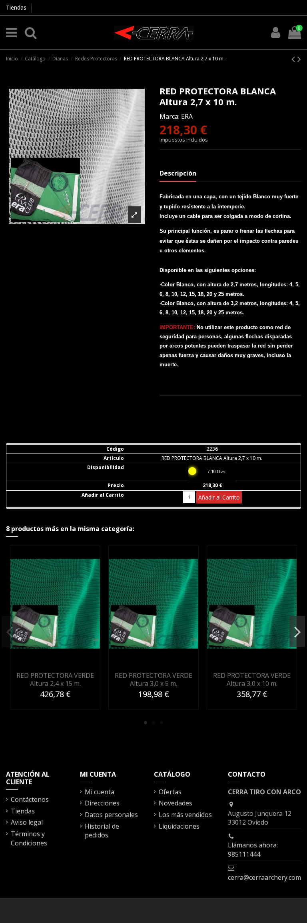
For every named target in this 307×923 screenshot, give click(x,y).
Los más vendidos (185, 814)
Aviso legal (27, 822)
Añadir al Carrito (219, 497)
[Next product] (299, 58)
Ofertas (170, 791)
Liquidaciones (179, 826)
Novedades (175, 803)
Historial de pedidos (102, 830)
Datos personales (111, 814)
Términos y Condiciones (29, 838)
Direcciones (102, 803)
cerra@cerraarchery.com (264, 877)
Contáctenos (30, 799)
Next (297, 631)
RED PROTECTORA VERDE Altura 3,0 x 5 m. (153, 679)
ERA (187, 116)
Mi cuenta (99, 791)
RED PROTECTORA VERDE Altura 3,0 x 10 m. (252, 679)
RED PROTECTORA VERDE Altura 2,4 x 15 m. (55, 679)
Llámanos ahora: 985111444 (253, 849)
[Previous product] (294, 58)
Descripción (177, 173)
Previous (10, 631)
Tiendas (16, 7)
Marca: (169, 116)
